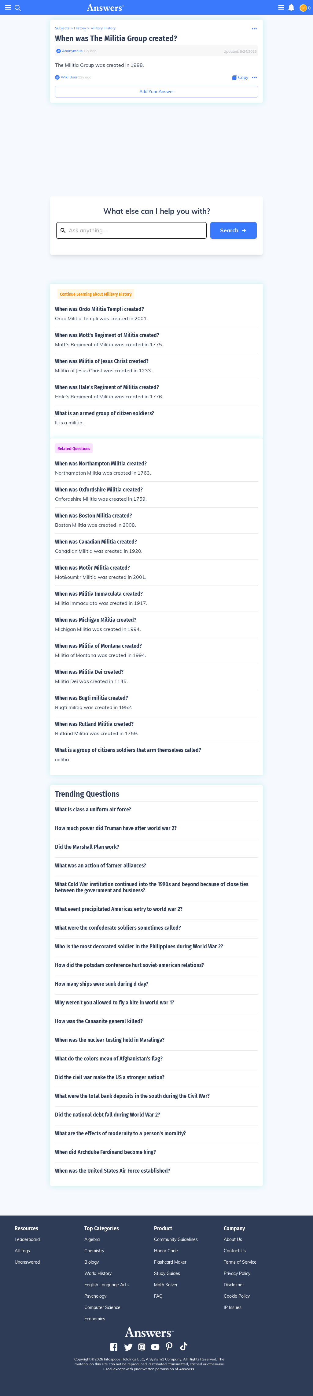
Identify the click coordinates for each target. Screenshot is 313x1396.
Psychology (95, 1296)
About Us (233, 1239)
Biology (91, 1262)
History (80, 28)
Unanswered (27, 1262)
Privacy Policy (237, 1273)
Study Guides (167, 1273)
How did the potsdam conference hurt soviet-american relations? (129, 965)
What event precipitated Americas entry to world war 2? (118, 909)
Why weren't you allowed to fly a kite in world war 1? (114, 1002)
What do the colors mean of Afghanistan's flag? (109, 1058)
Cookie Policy (237, 1296)
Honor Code (166, 1251)
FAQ (158, 1296)
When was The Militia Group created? (116, 38)
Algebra (92, 1239)
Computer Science (102, 1307)
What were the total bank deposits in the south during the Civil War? (132, 1096)
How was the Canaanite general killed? (99, 1021)
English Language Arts (106, 1285)
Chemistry (94, 1251)
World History (98, 1273)
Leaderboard (27, 1239)
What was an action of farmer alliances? (100, 865)
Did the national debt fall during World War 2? (107, 1114)
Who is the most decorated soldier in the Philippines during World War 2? (139, 946)
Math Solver (166, 1285)
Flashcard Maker (170, 1262)
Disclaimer (234, 1285)
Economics (94, 1319)
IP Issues (232, 1307)
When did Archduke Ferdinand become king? (105, 1152)
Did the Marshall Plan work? (87, 847)
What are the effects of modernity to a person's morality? (120, 1133)
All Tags (22, 1251)
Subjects (62, 28)
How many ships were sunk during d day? (101, 984)
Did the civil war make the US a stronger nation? (109, 1077)
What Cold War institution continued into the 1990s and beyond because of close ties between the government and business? (152, 887)
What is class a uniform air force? (93, 809)
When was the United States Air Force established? (112, 1170)
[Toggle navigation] (8, 7)
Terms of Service (240, 1262)
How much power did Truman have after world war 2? (116, 828)
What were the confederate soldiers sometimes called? (118, 927)
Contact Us (235, 1251)
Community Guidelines (176, 1239)
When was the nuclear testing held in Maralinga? (109, 1040)
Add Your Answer (156, 91)
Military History (103, 28)
